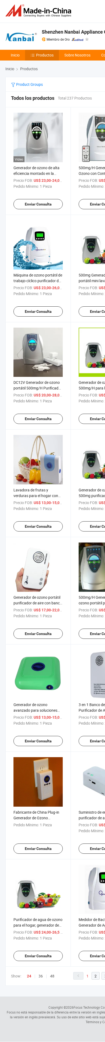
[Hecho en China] (39, 10)
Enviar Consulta (38, 204)
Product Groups (29, 84)
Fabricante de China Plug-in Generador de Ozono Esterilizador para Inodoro (36, 818)
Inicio (15, 55)
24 (29, 976)
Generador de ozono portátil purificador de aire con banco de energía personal (37, 603)
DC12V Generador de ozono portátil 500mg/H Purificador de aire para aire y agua (37, 388)
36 (40, 976)
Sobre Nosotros (77, 55)
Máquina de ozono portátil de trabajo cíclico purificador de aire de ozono (37, 280)
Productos (45, 55)
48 (52, 976)
